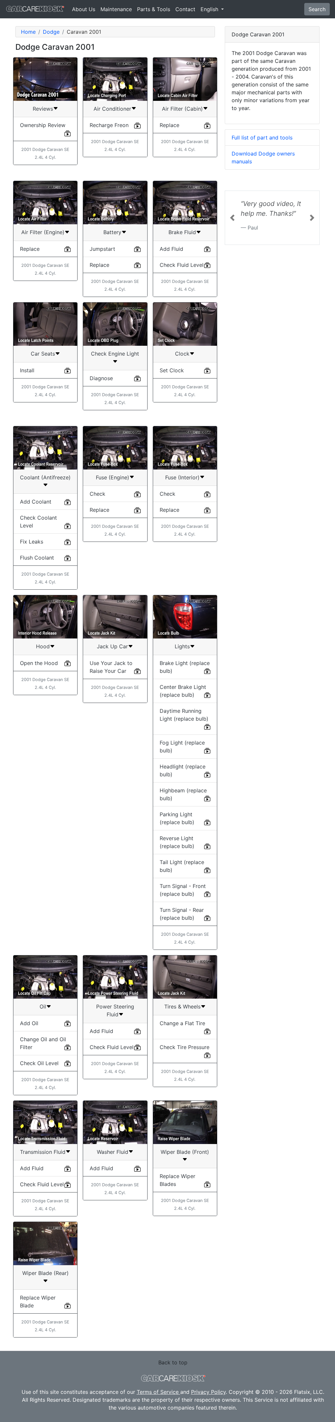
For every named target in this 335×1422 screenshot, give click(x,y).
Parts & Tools (153, 9)
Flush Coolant (37, 557)
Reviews (43, 108)
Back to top (172, 1362)
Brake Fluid (182, 232)
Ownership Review (42, 125)
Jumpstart (102, 249)
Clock (182, 353)
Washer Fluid (112, 1152)
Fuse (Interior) (182, 477)
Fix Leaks (31, 541)
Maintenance (116, 9)
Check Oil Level (39, 1063)
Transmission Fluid (42, 1152)
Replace (169, 125)
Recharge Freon (109, 125)
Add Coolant (35, 501)
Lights (182, 646)
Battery (112, 232)
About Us (83, 9)
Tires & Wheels (182, 1006)
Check (97, 493)
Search (317, 9)
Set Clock (172, 370)
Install (27, 370)
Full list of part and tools (262, 137)
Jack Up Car (112, 646)
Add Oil (29, 1023)
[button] (232, 218)
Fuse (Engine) (112, 477)
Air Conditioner (112, 108)
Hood (43, 646)
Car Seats (43, 353)
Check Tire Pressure (184, 1047)
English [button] (210, 9)
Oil (43, 1006)
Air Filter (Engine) (42, 232)
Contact (185, 9)
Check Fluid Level (181, 265)
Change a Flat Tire (182, 1023)
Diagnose (101, 378)
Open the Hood (39, 663)
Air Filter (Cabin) (182, 108)
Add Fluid (171, 249)
